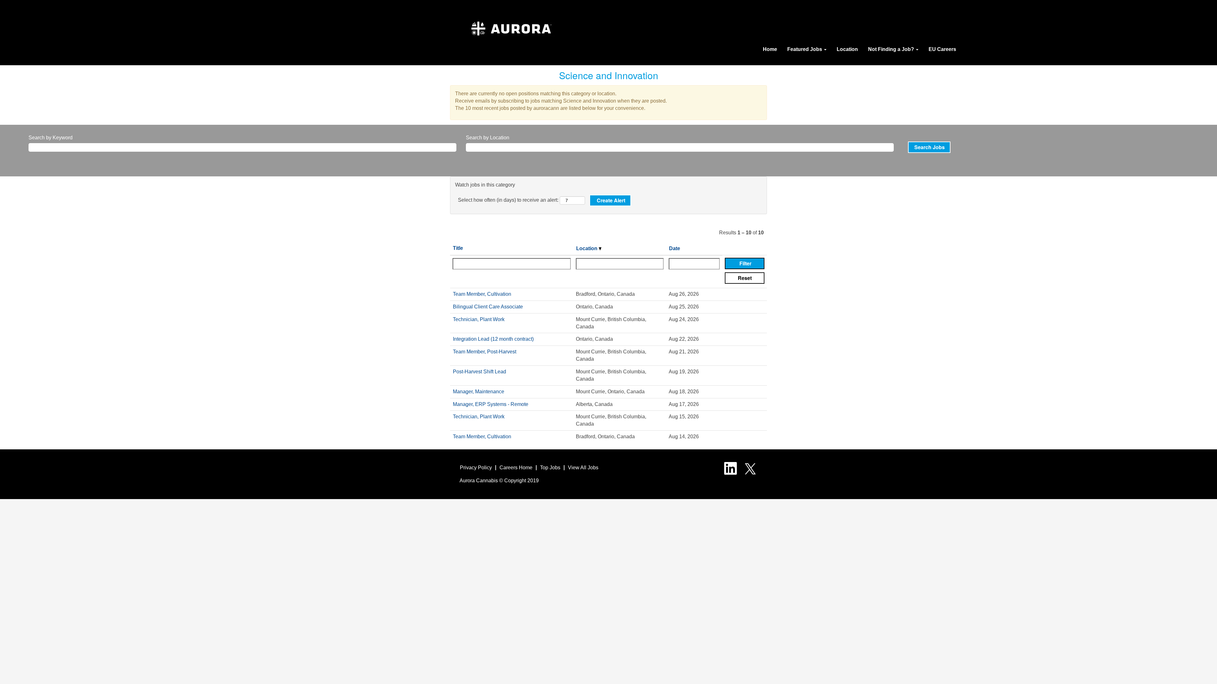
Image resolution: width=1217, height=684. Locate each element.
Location (847, 49)
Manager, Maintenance (478, 391)
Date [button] (674, 248)
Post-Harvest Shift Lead (479, 371)
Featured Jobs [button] (805, 49)
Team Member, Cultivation (482, 294)
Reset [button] (745, 278)
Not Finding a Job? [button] (891, 49)
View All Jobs (583, 467)
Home (770, 49)
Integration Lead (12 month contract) (493, 339)
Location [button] (587, 248)
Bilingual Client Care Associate (488, 306)
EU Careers (942, 49)
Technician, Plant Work (479, 319)
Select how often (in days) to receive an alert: (508, 200)
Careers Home (515, 467)
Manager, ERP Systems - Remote (490, 404)
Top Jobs (550, 467)
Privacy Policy (476, 467)
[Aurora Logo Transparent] (511, 31)
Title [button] (458, 248)
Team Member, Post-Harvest (484, 351)
